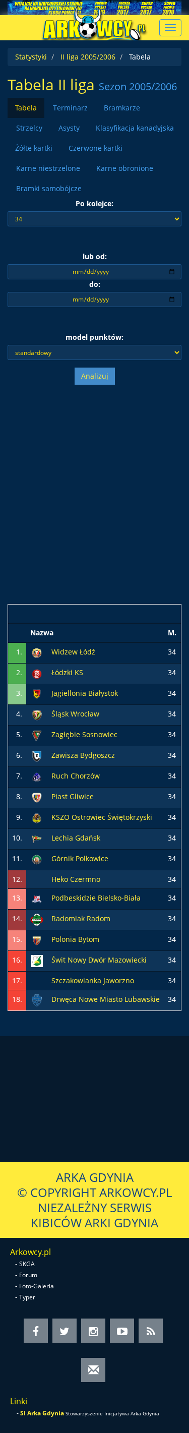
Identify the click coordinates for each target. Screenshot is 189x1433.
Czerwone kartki (95, 148)
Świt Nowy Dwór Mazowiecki (99, 960)
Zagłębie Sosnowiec (84, 734)
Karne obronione (124, 168)
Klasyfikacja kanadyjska (135, 128)
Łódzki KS (67, 672)
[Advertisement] (94, 494)
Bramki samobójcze (49, 188)
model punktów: (94, 337)
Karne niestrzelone (48, 168)
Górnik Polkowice (79, 858)
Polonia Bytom (75, 939)
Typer (27, 1297)
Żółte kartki (33, 148)
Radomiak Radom (80, 918)
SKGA (27, 1264)
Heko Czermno (75, 879)
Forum (28, 1275)
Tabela (26, 107)
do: (94, 284)
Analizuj (94, 376)
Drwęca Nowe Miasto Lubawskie (105, 999)
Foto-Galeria (36, 1286)
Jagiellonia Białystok (84, 693)
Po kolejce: (94, 203)
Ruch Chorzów (75, 776)
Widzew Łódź (73, 651)
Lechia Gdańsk (75, 838)
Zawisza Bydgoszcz (83, 755)
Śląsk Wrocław (75, 714)
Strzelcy (29, 128)
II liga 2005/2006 (87, 57)
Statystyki (31, 57)
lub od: (95, 256)
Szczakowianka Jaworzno (92, 980)
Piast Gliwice (72, 796)
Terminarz (70, 107)
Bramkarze (122, 107)
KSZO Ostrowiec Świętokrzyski (101, 817)
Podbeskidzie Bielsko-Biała (96, 898)
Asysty (69, 128)
